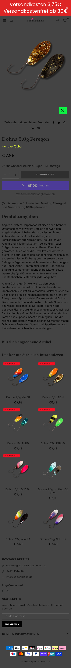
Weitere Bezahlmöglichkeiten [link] (35, 194)
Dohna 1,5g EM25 (18, 443)
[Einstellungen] (57, 20)
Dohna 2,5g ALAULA (18, 539)
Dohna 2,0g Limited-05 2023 (53, 491)
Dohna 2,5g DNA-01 (53, 443)
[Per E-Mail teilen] (38, 128)
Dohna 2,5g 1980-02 (53, 539)
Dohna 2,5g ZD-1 (53, 397)
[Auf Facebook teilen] (53, 122)
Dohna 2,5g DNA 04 (18, 489)
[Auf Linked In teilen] (32, 128)
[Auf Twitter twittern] (59, 122)
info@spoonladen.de (19, 577)
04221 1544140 (15, 571)
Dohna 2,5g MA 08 (18, 397)
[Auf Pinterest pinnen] (64, 122)
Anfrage (54, 166)
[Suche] (11, 20)
